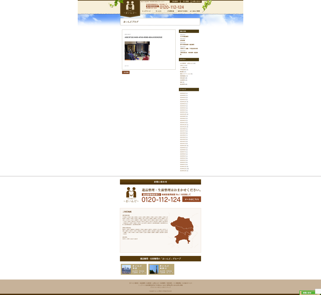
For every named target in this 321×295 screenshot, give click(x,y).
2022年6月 (183, 118)
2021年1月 (183, 143)
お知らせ (182, 65)
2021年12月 (183, 124)
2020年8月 (183, 149)
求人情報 (180, 285)
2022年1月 (183, 122)
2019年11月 (183, 168)
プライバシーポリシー (156, 287)
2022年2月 (183, 120)
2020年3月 (183, 160)
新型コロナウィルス (185, 73)
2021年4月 (183, 137)
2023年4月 (183, 106)
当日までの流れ (156, 285)
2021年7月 (183, 131)
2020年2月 (183, 162)
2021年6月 (183, 133)
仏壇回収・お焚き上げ (152, 283)
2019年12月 (183, 166)
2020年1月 (183, 164)
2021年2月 (183, 141)
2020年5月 (183, 156)
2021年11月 (183, 126)
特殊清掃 (182, 78)
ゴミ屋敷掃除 (177, 283)
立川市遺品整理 (184, 36)
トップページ (142, 285)
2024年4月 (183, 97)
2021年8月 (183, 129)
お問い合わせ (173, 285)
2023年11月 (183, 101)
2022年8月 (183, 116)
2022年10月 (183, 114)
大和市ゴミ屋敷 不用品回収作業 (189, 48)
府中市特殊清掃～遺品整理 (187, 44)
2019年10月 (183, 170)
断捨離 (182, 71)
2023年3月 (183, 108)
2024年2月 (183, 99)
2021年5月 (183, 135)
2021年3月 (183, 139)
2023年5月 (183, 103)
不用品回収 (183, 69)
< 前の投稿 (125, 72)
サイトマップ (167, 287)
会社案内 (148, 285)
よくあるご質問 (165, 285)
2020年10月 (183, 145)
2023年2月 (183, 110)
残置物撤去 (183, 76)
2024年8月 (183, 95)
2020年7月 (183, 152)
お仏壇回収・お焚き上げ (186, 63)
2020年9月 (183, 147)
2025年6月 (183, 93)
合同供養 (182, 40)
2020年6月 (183, 154)
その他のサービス (187, 283)
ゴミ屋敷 (182, 67)
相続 (181, 82)
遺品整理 (182, 84)
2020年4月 (183, 158)
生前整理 (182, 80)
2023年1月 (183, 112)
